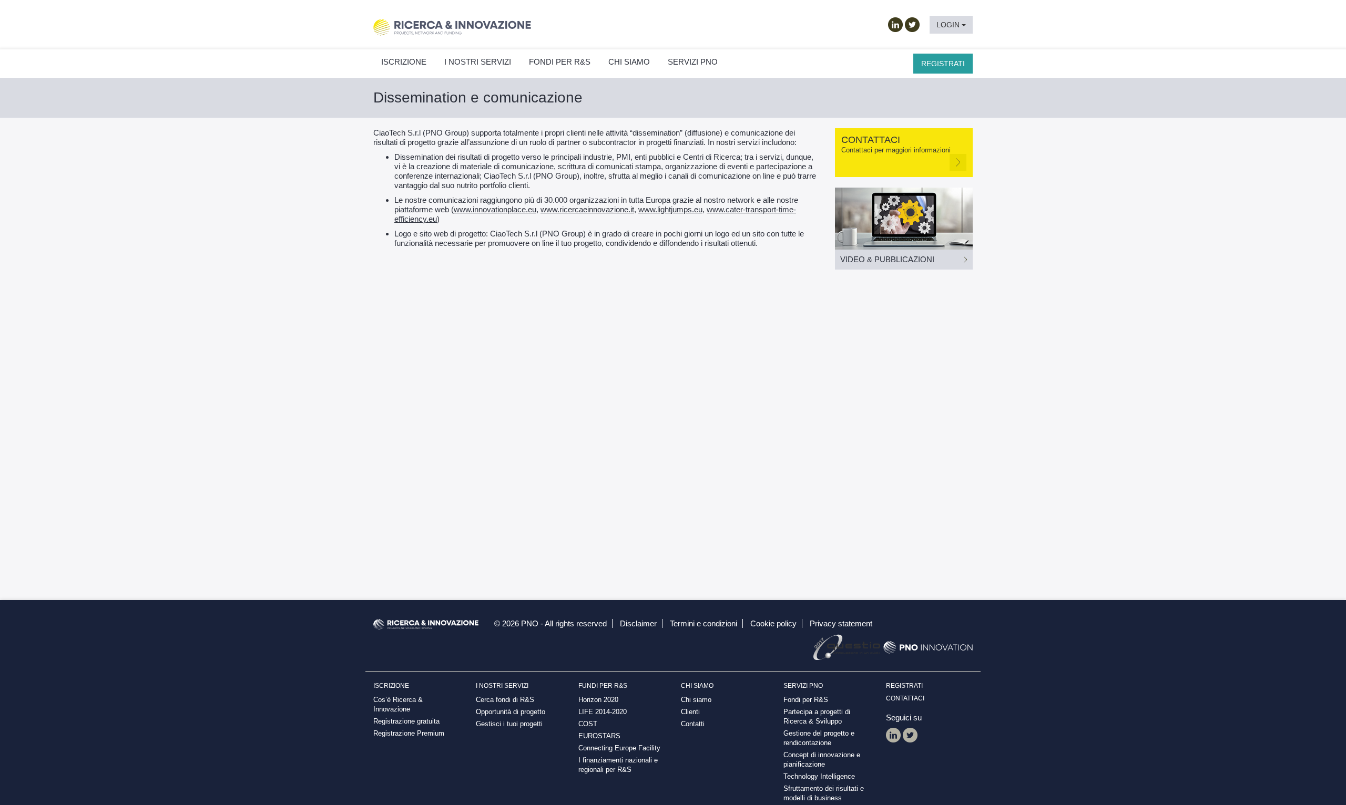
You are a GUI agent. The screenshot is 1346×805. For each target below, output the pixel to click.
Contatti (693, 724)
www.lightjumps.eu (670, 209)
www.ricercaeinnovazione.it (587, 209)
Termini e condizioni (703, 623)
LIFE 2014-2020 (602, 712)
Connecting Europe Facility (619, 748)
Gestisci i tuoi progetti (509, 724)
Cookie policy (773, 623)
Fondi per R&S (805, 700)
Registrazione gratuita (406, 721)
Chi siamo (629, 61)
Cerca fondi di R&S (505, 700)
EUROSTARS (599, 736)
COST (587, 724)
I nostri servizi (477, 61)
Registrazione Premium (408, 733)
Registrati (943, 63)
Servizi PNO (693, 61)
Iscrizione (403, 61)
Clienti (690, 712)
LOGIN (949, 24)
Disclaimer (638, 623)
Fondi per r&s (559, 61)
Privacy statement (841, 623)
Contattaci (905, 698)
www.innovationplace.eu (495, 209)
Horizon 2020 (598, 700)
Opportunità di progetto (510, 712)
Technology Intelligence (819, 776)
